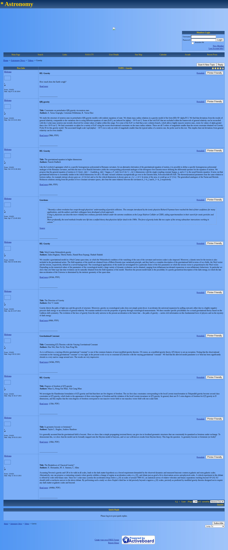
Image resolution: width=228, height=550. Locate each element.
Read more (44, 86)
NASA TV (89, 54)
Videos (30, 60)
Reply (220, 64)
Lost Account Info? (216, 48)
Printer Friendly (214, 73)
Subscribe (218, 523)
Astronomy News (18, 60)
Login (219, 40)
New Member (218, 46)
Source (42, 228)
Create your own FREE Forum (107, 540)
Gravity (220, 504)
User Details (114, 54)
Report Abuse (113, 543)
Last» (184, 502)
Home (5, 60)
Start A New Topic (206, 64)
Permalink (200, 73)
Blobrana (7, 72)
